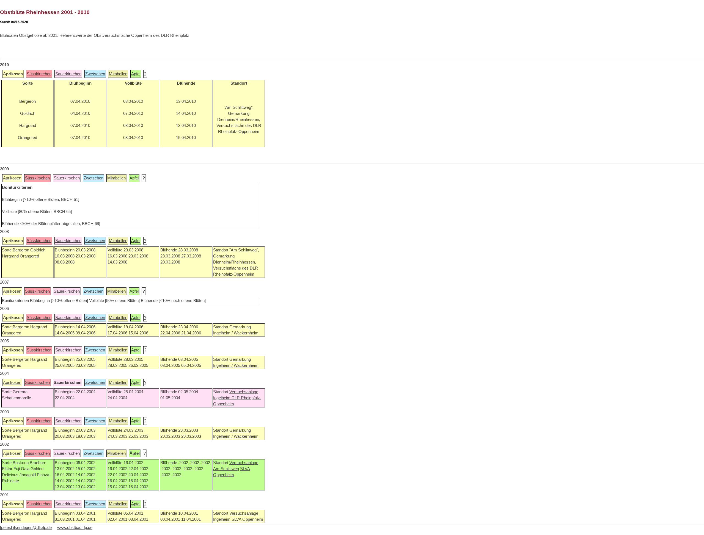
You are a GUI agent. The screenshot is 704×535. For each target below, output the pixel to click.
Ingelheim (222, 398)
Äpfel (135, 74)
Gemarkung (240, 359)
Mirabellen (118, 74)
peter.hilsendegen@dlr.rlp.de (26, 527)
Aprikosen (12, 178)
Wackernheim (246, 365)
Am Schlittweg (226, 469)
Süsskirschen (39, 74)
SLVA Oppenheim (247, 519)
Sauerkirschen (68, 74)
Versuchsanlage (243, 392)
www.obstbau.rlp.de (74, 527)
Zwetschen (95, 74)
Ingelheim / (223, 365)
